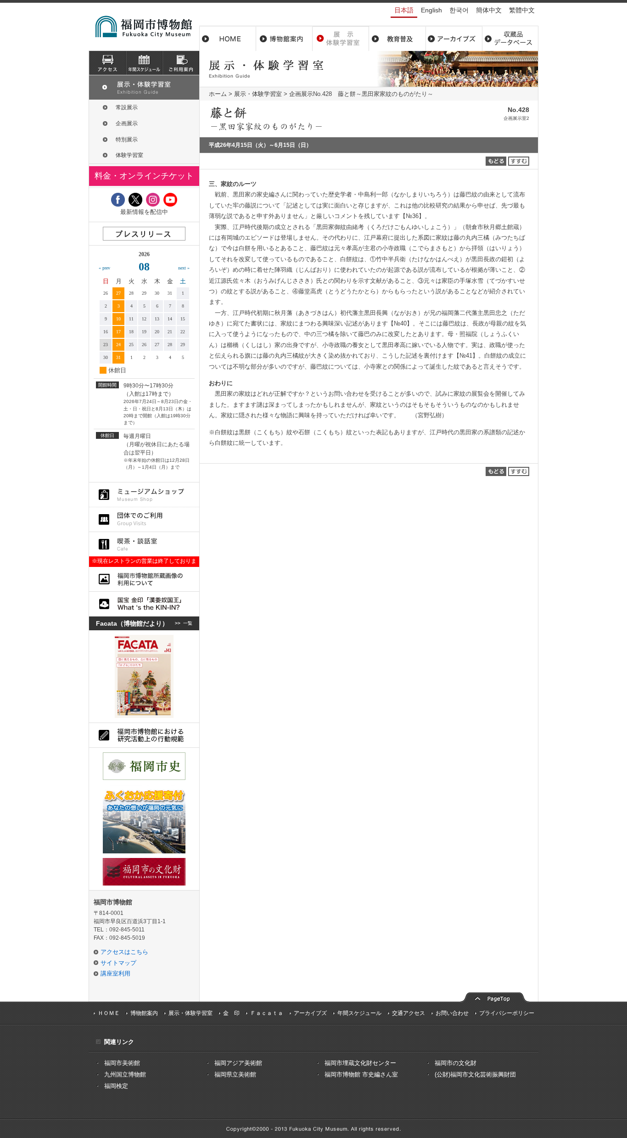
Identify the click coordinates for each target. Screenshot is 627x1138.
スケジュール (144, 63)
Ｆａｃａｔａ (266, 1013)
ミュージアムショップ (144, 494)
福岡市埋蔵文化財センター (360, 1063)
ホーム (227, 38)
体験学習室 (129, 155)
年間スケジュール (359, 1013)
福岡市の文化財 (455, 1063)
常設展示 (127, 107)
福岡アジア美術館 (238, 1063)
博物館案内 (284, 38)
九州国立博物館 (125, 1074)
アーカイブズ (310, 1013)
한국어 (459, 10)
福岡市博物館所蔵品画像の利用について (144, 579)
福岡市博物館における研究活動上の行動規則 (144, 735)
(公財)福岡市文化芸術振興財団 (475, 1074)
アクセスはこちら (124, 951)
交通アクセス (408, 1013)
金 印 (231, 1013)
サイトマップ (118, 962)
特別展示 (127, 139)
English (431, 10)
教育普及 (397, 38)
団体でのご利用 (144, 519)
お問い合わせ (452, 1013)
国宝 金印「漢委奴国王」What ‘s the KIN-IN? (144, 604)
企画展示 (301, 93)
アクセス (107, 63)
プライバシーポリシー (506, 1013)
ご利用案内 (180, 63)
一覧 (187, 623)
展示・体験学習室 (341, 38)
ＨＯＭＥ (109, 1013)
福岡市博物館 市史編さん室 (361, 1074)
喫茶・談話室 (144, 544)
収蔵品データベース (510, 38)
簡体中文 (489, 10)
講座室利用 (115, 973)
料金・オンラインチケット (144, 175)
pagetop (494, 996)
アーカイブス (453, 38)
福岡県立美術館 (235, 1074)
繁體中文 (522, 10)
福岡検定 (116, 1085)
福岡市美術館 (122, 1063)
